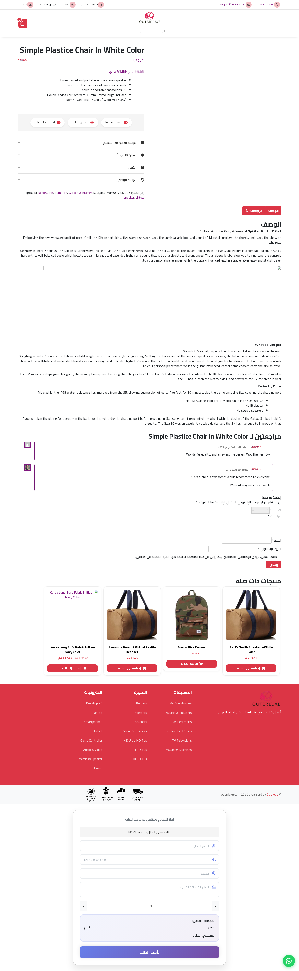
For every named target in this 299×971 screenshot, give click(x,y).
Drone (98, 768)
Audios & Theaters (179, 712)
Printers (141, 703)
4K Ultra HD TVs (135, 740)
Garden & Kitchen (81, 193)
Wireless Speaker (90, 759)
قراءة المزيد (189, 664)
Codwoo (272, 794)
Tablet (97, 731)
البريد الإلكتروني (269, 548)
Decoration (45, 193)
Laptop (97, 712)
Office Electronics (179, 731)
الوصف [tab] (273, 211)
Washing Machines (179, 750)
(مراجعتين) (137, 60)
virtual (140, 197)
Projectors (140, 712)
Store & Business (135, 731)
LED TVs (141, 750)
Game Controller (91, 740)
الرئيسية (160, 31)
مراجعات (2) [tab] (254, 211)
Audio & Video (92, 750)
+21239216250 (265, 5)
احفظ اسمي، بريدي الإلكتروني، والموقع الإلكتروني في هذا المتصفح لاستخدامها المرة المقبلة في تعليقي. (206, 556)
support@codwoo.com (233, 5)
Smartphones (93, 722)
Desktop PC (94, 703)
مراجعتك (274, 516)
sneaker (129, 197)
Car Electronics (182, 722)
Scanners (141, 722)
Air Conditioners (181, 703)
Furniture (61, 193)
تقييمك (275, 510)
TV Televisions (182, 740)
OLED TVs (140, 759)
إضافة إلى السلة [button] (248, 668)
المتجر (144, 31)
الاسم (276, 540)
